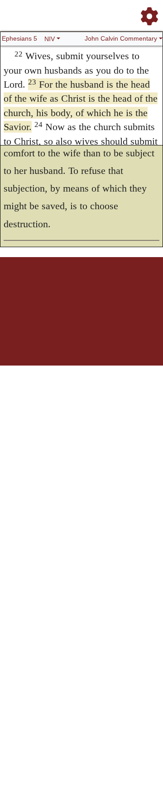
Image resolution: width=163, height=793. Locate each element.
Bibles (79, 288)
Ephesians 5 (19, 38)
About (96, 288)
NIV (49, 38)
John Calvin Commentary (121, 38)
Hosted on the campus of (81, 321)
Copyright (116, 288)
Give (91, 293)
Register (41, 288)
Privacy (137, 288)
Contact (75, 293)
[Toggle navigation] (146, 13)
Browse (61, 288)
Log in (22, 288)
